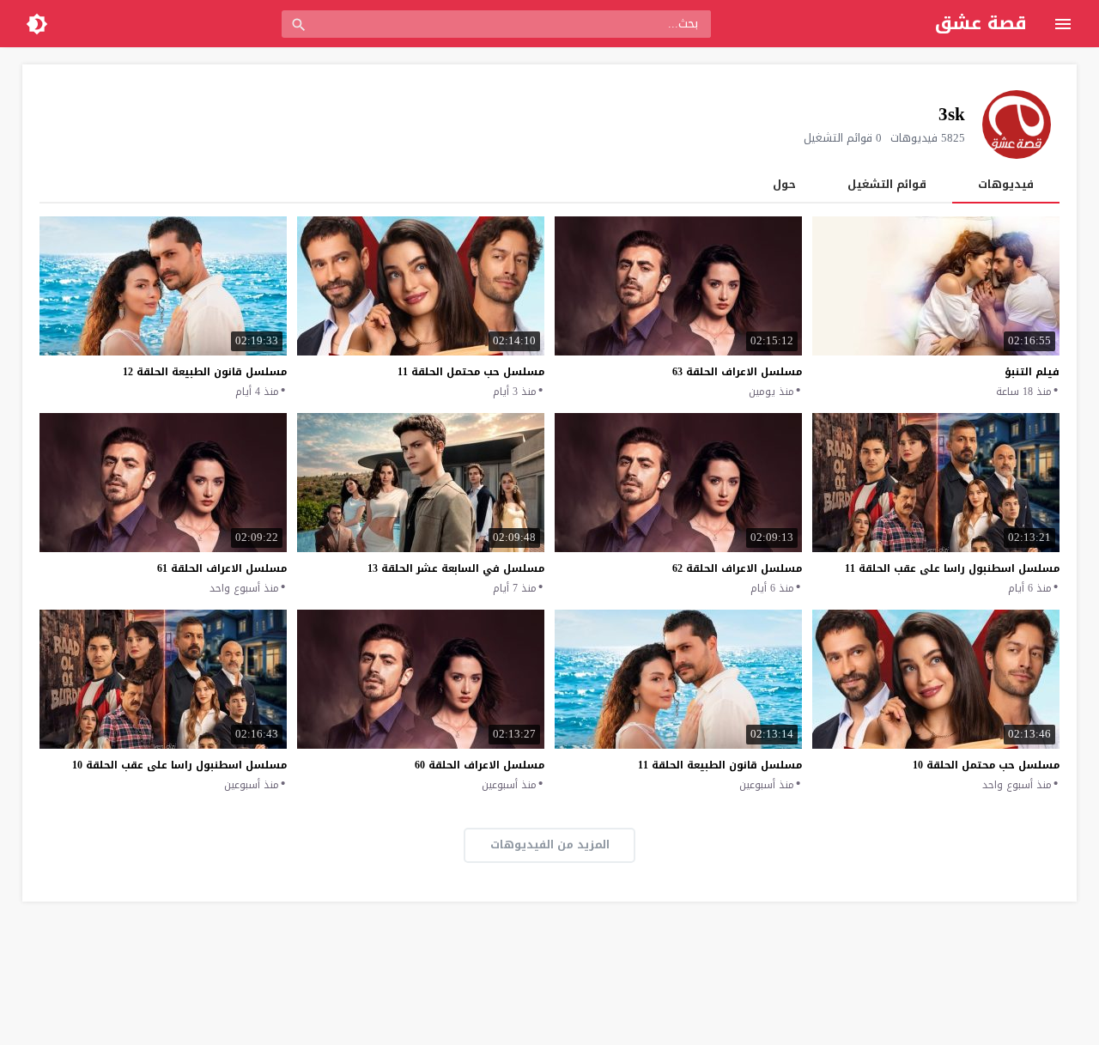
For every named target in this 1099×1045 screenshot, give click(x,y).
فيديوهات (1006, 184)
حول (784, 184)
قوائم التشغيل (886, 184)
